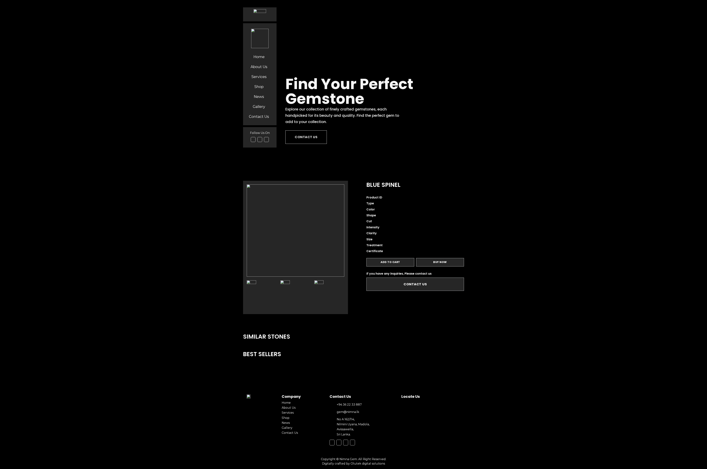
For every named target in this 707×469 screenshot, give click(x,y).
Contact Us (306, 137)
